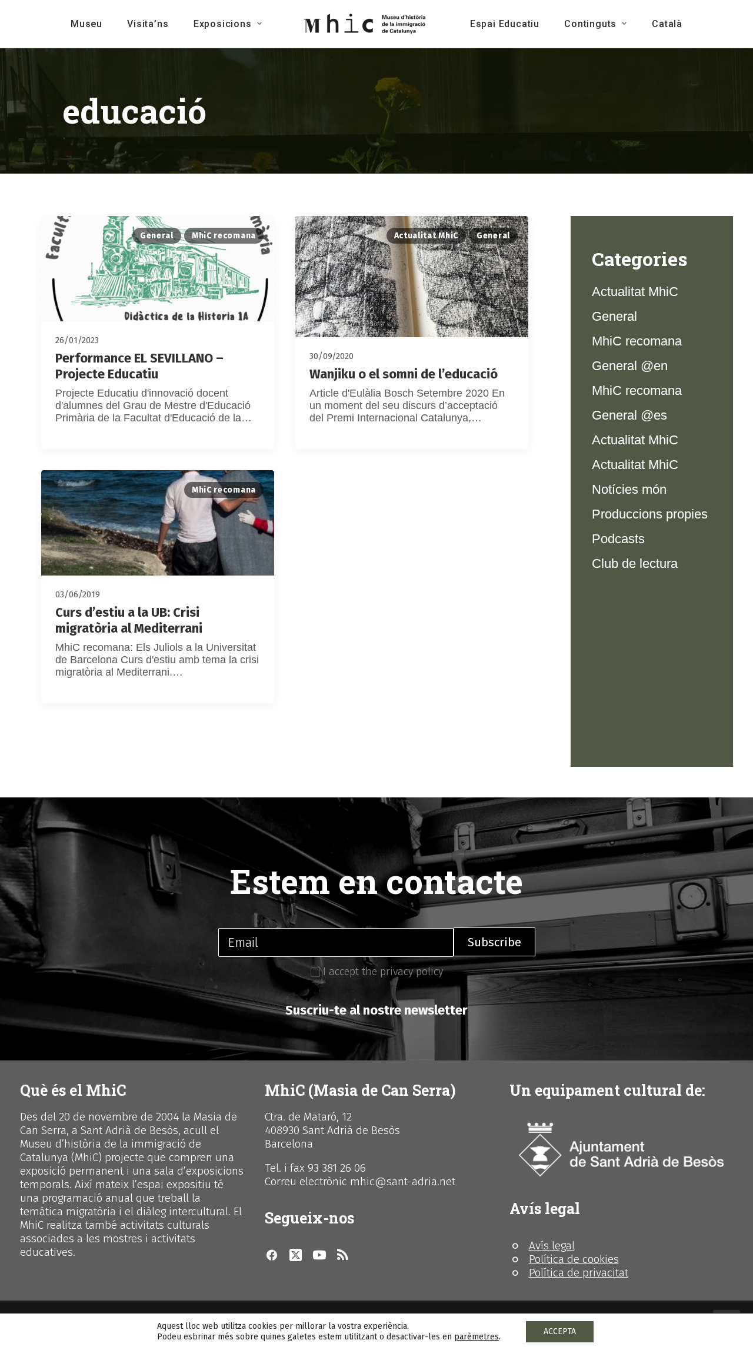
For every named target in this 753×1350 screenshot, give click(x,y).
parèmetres (476, 1337)
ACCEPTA (560, 1331)
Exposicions (223, 23)
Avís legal (552, 1245)
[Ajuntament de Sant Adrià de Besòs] (621, 1149)
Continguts (590, 23)
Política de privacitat (578, 1272)
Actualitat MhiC (426, 236)
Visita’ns (147, 23)
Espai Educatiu (504, 23)
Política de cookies (574, 1259)
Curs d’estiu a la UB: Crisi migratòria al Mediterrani (128, 620)
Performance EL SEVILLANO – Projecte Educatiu (139, 365)
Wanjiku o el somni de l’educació (403, 374)
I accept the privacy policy (381, 971)
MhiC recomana (224, 236)
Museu (86, 23)
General (157, 236)
